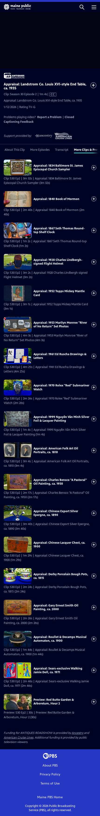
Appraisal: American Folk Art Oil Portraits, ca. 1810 (55, 450)
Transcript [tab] (61, 150)
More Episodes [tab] (40, 150)
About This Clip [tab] (15, 150)
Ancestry (77, 733)
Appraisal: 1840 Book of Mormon (56, 199)
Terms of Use (50, 783)
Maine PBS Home (50, 797)
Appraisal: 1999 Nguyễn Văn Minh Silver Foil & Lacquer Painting (61, 419)
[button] (82, 7)
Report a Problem (49, 117)
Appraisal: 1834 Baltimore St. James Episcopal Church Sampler (58, 167)
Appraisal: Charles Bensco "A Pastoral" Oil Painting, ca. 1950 (60, 482)
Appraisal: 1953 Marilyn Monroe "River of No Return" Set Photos (60, 324)
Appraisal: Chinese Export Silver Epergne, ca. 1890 (55, 513)
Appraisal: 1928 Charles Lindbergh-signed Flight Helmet (57, 262)
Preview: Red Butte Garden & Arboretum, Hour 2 (53, 701)
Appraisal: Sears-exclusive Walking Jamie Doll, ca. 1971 (57, 670)
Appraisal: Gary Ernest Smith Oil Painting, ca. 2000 (55, 607)
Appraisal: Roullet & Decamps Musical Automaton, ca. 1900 (60, 639)
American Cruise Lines (18, 737)
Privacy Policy (50, 774)
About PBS (50, 765)
